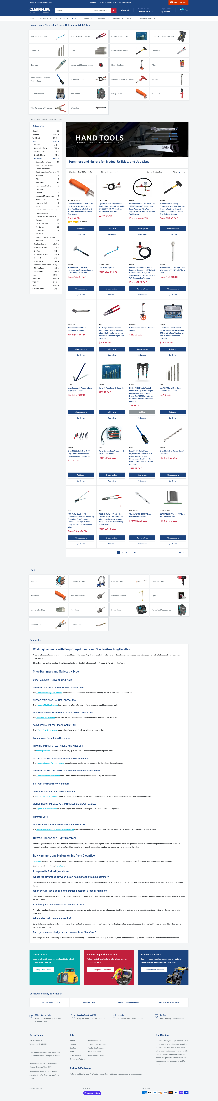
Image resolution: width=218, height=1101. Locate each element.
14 (135, 552)
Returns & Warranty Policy (168, 1002)
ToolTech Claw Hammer (45, 717)
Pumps (86, 18)
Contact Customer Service (128, 1002)
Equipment (101, 18)
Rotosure (132, 325)
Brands (73, 1044)
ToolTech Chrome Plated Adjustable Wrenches (77, 329)
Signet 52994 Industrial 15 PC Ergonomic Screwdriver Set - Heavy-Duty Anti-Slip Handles (79, 453)
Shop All (33, 18)
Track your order (94, 1051)
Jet (161, 385)
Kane (131, 448)
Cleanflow (37, 861)
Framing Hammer (43, 751)
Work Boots (60, 18)
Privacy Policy (75, 1055)
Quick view (81, 234)
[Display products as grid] (180, 172)
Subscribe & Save (178, 2)
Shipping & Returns (77, 1059)
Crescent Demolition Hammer (48, 775)
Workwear (44, 18)
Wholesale (125, 10)
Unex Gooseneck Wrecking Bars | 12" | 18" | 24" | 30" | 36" (80, 389)
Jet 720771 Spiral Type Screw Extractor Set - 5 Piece (171, 389)
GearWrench (134, 511)
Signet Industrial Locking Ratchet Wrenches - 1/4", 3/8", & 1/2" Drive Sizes (172, 270)
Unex (70, 385)
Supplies (116, 18)
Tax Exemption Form (96, 1055)
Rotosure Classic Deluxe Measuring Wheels (142, 329)
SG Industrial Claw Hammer (47, 730)
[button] (180, 10)
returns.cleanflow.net (103, 1074)
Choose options (142, 228)
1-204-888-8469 (125, 2)
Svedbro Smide (104, 264)
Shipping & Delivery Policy (49, 1002)
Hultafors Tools (74, 200)
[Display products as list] (184, 172)
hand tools (60, 866)
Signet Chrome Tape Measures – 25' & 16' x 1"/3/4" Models (112, 452)
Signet (162, 200)
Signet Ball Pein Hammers (46, 809)
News (72, 1051)
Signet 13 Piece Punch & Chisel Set (111, 388)
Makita (131, 385)
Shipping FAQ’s (89, 1002)
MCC (100, 325)
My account (165, 11)
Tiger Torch (103, 200)
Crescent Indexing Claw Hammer (49, 692)
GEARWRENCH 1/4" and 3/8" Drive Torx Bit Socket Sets (172, 515)
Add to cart (81, 228)
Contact (73, 1048)
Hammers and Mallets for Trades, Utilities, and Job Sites (60, 25)
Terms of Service (94, 1040)
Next (182, 552)
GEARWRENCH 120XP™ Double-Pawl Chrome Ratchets (141, 515)
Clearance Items (145, 18)
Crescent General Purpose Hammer (50, 763)
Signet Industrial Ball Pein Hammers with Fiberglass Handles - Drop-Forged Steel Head (80, 270)
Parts (129, 18)
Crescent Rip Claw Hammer (47, 705)
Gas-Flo (132, 200)
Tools (74, 18)
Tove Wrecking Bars (106, 267)
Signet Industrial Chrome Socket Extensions (172, 452)
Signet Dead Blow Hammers (47, 796)
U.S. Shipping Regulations (96, 1044)
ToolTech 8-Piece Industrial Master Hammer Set (55, 829)
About (72, 1040)
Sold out (142, 412)
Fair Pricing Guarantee (96, 1048)
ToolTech (71, 325)
